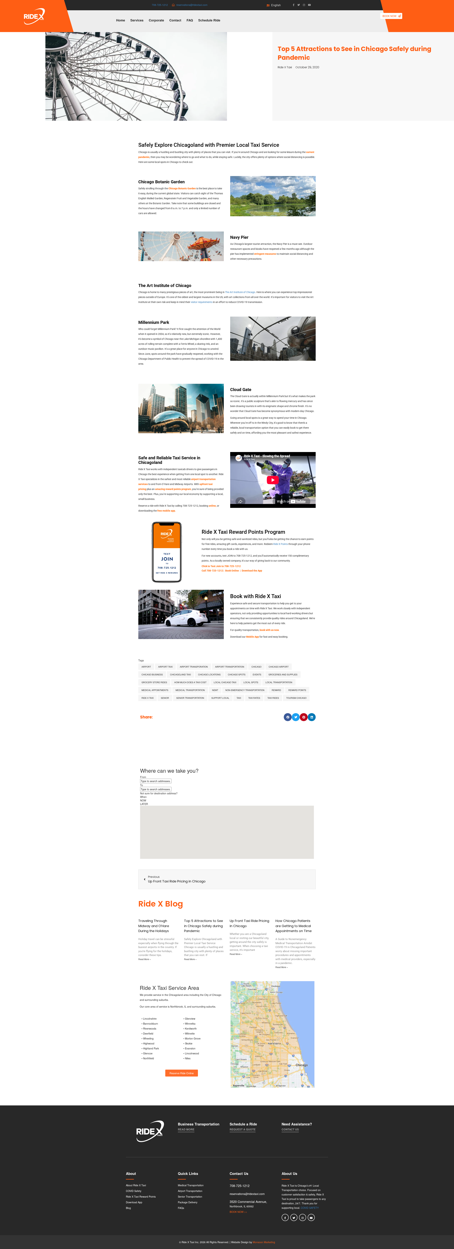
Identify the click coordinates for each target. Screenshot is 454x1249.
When (143, 797)
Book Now (390, 16)
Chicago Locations (209, 674)
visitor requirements (201, 302)
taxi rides (273, 697)
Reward (276, 690)
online (212, 505)
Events (257, 674)
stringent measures (265, 253)
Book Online (232, 570)
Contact (175, 20)
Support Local (220, 697)
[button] (288, 717)
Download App (134, 1202)
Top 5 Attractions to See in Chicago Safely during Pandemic (203, 926)
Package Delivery (187, 1202)
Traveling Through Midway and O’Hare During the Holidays (153, 926)
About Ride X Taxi (136, 1185)
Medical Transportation (191, 1185)
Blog (128, 1208)
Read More (186, 1129)
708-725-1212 (160, 5)
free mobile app (166, 510)
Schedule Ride (209, 20)
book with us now (269, 630)
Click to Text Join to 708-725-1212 (221, 566)
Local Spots (250, 682)
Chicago (256, 666)
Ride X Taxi (148, 697)
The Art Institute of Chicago (240, 292)
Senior (165, 697)
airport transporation (194, 666)
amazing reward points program (173, 489)
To (141, 785)
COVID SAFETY (310, 1207)
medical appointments (155, 690)
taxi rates (254, 697)
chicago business (152, 674)
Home (120, 20)
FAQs (181, 1208)
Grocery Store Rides (154, 682)
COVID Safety (133, 1191)
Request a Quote (243, 1129)
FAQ (190, 20)
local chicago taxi (225, 682)
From (143, 777)
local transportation (278, 682)
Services (136, 20)
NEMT (215, 690)
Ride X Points (280, 544)
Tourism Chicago (296, 697)
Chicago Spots (236, 674)
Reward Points (297, 690)
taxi (239, 697)
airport (146, 666)
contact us (290, 1129)
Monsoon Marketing (264, 1242)
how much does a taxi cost (190, 682)
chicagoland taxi (180, 674)
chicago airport (279, 666)
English (276, 5)
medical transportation (190, 690)
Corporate (156, 20)
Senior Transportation (190, 697)
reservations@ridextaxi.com (191, 5)
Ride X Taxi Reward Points (141, 1196)
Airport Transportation (229, 666)
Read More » (144, 959)
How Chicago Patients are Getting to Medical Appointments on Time (293, 926)
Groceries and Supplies (282, 674)
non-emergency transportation (244, 690)
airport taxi (165, 666)
